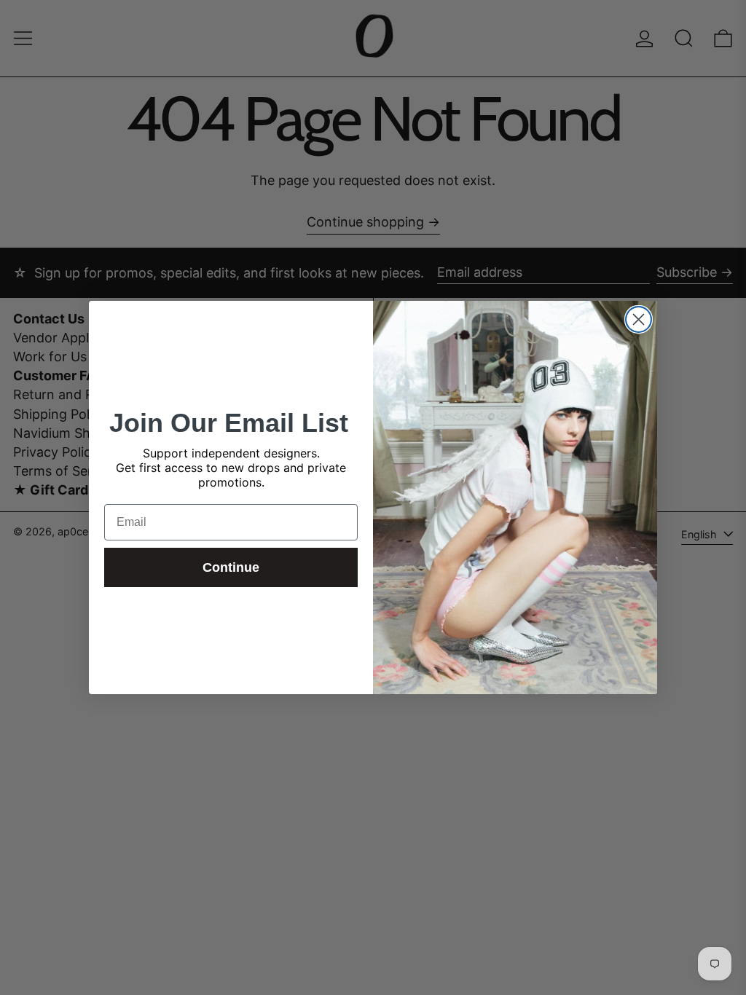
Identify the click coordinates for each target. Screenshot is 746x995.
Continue (231, 567)
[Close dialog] (638, 319)
